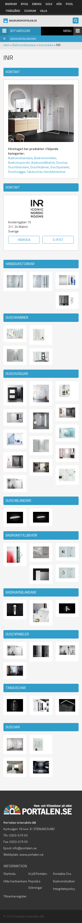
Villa (43, 10)
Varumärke (46, 45)
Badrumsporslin (19, 162)
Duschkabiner (39, 167)
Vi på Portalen (37, 873)
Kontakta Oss (62, 873)
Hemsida (24, 239)
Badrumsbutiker (64, 881)
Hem (6, 45)
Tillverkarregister (15, 896)
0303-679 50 (18, 835)
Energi (36, 4)
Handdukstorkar (55, 171)
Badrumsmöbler (45, 157)
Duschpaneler (59, 167)
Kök (59, 4)
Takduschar (34, 171)
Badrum (11, 4)
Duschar (61, 162)
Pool (69, 4)
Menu (67, 30)
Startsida (9, 873)
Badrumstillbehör (43, 162)
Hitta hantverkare (15, 881)
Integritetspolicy (64, 888)
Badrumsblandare (24, 45)
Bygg (24, 4)
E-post (58, 239)
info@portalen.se (25, 848)
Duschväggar (17, 171)
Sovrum (30, 10)
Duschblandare (18, 167)
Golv (49, 4)
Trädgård (12, 10)
